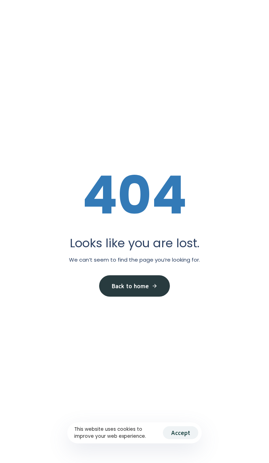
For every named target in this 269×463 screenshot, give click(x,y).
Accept (180, 432)
